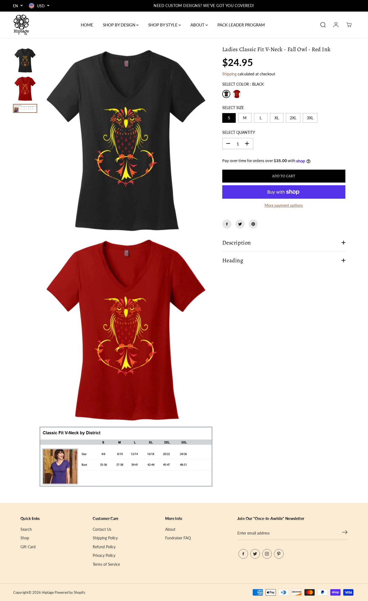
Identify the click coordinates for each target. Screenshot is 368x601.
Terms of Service (106, 564)
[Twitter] (240, 224)
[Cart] (349, 25)
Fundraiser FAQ (178, 538)
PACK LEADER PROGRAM (241, 24)
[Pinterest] (253, 224)
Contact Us (102, 529)
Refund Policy (104, 546)
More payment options (284, 205)
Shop (24, 538)
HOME (87, 24)
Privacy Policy (104, 555)
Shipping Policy (105, 538)
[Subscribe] (345, 533)
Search (26, 529)
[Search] (323, 25)
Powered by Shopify (70, 592)
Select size (233, 107)
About (170, 529)
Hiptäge (48, 592)
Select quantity (238, 132)
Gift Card (28, 546)
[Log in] (336, 25)
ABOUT (198, 24)
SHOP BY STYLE (163, 24)
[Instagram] (267, 554)
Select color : (243, 84)
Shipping (229, 74)
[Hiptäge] (21, 25)
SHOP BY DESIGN (119, 24)
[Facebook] (226, 224)
